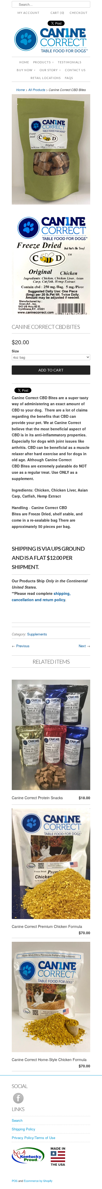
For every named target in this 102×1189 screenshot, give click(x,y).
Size (15, 350)
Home (24, 62)
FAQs (69, 78)
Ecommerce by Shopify (38, 1181)
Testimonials (69, 62)
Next (82, 645)
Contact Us (75, 70)
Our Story (50, 70)
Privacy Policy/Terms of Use (33, 1137)
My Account (28, 12)
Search (17, 1120)
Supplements (37, 634)
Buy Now (26, 70)
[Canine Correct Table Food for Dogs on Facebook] (18, 1103)
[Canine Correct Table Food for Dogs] (51, 41)
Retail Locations (46, 78)
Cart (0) (57, 12)
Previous (23, 645)
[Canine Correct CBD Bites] (51, 150)
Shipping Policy (23, 1128)
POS (15, 1181)
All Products (36, 89)
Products (43, 62)
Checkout (79, 12)
